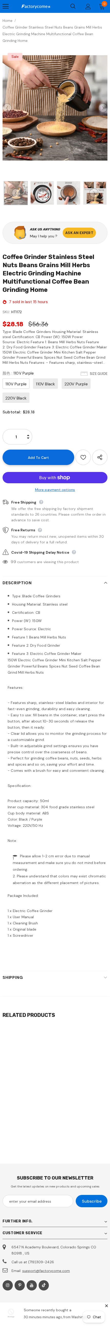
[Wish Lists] (83, 457)
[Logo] (35, 6)
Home (8, 20)
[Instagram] (8, 1285)
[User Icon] (88, 6)
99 (13, 561)
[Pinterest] (20, 1285)
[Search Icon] (72, 6)
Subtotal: (12, 412)
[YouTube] (32, 1285)
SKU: (6, 312)
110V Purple (16, 384)
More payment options (55, 489)
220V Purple (76, 384)
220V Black (16, 398)
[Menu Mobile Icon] (6, 6)
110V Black (45, 384)
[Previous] (7, 108)
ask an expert (79, 232)
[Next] (102, 108)
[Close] (106, 1305)
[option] (55, 108)
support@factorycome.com (46, 1270)
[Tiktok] (44, 1285)
